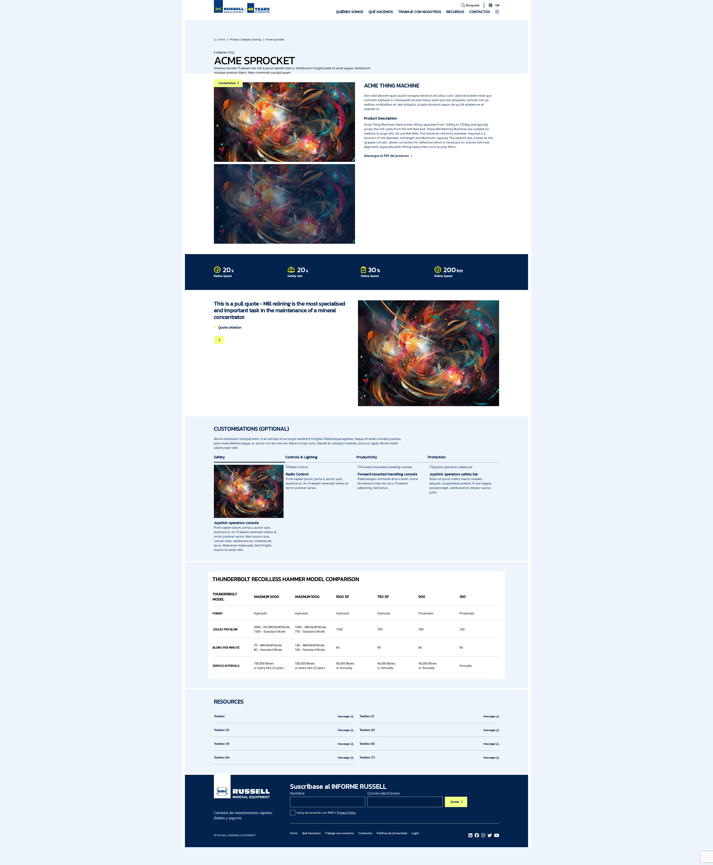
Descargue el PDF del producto (386, 156)
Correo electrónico (383, 793)
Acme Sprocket (275, 39)
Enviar (455, 801)
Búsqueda (472, 5)
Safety (219, 457)
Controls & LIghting (301, 457)
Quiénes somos (349, 11)
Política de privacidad (392, 833)
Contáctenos (227, 83)
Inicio (221, 39)
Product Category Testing (245, 39)
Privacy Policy (346, 813)
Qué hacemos (381, 11)
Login (415, 833)
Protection (437, 457)
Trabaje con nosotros (419, 11)
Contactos (479, 11)
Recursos (455, 11)
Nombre (297, 793)
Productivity (366, 457)
